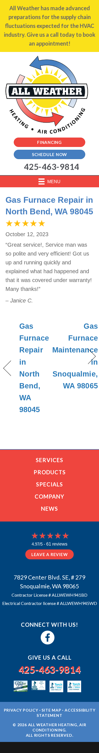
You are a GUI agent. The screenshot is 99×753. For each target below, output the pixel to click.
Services (49, 460)
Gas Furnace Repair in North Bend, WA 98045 (34, 368)
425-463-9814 (49, 669)
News (49, 508)
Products (50, 472)
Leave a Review (49, 554)
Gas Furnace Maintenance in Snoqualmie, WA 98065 (75, 356)
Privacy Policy (21, 710)
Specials (49, 484)
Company (49, 496)
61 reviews (56, 544)
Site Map (51, 710)
